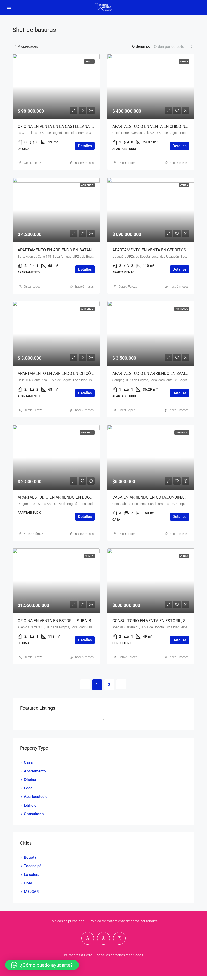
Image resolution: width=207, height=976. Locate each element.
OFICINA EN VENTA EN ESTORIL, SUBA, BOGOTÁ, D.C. (65, 620)
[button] (42, 965)
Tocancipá (32, 866)
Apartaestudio (36, 796)
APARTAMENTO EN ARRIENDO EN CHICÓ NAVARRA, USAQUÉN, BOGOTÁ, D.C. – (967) (94, 373)
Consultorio (34, 814)
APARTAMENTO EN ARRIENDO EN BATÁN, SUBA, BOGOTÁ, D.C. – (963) (81, 250)
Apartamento (35, 771)
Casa (28, 762)
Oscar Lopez (127, 163)
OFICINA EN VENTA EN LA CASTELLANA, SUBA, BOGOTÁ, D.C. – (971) (80, 126)
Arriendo (87, 185)
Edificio (30, 805)
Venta (89, 61)
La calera (31, 874)
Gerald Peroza (33, 163)
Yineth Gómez (33, 534)
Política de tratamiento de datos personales (124, 921)
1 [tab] (106, 721)
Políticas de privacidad (67, 921)
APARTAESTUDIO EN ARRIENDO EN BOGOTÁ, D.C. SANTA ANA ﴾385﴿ (79, 497)
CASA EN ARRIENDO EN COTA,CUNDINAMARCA (154, 497)
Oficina (30, 779)
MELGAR (31, 891)
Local (28, 788)
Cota (28, 883)
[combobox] (173, 46)
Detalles (85, 146)
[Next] (121, 684)
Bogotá (30, 857)
